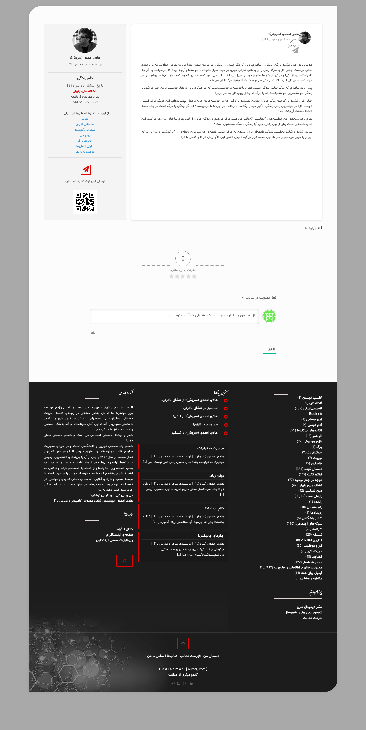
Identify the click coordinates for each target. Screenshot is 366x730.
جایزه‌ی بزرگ (85, 141)
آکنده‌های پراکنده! (309, 430)
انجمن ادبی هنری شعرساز (304, 612)
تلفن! (177, 416)
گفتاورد (317, 556)
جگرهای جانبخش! (211, 535)
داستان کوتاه (313, 469)
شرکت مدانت (312, 618)
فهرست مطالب (190, 656)
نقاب (85, 119)
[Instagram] (184, 684)
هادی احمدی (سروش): (201, 400)
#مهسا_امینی (312, 408)
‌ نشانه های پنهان (85, 91)
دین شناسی (313, 490)
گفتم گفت (314, 474)
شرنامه (317, 529)
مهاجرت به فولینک (210, 448)
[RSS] (178, 684)
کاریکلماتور (314, 551)
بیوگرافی (316, 452)
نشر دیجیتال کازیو (309, 607)
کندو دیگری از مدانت (183, 674)
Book (313, 414)
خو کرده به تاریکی (85, 152)
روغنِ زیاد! (216, 475)
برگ (319, 447)
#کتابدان (315, 403)
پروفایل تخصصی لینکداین (114, 540)
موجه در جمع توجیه (308, 480)
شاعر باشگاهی (312, 518)
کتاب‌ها (172, 656)
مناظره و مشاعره (311, 578)
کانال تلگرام (124, 529)
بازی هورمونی (313, 441)
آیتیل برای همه (311, 573)
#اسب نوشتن (312, 397)
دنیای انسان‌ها (84, 146)
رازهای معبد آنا (311, 496)
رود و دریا (85, 135)
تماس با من (155, 656)
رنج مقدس (314, 507)
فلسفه (317, 534)
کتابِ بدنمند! (214, 508)
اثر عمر (317, 436)
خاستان (316, 463)
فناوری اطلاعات (311, 540)
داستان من (211, 656)
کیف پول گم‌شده (85, 130)
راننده (318, 501)
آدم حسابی (314, 419)
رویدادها (316, 512)
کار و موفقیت (313, 545)
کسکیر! (176, 432)
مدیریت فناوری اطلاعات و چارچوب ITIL (290, 567)
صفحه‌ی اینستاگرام (119, 534)
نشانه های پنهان (310, 485)
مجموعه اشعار (312, 562)
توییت (317, 458)
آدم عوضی (315, 425)
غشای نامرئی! (171, 400)
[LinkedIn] (191, 684)
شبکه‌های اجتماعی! (308, 523)
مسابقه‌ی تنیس (85, 124)
